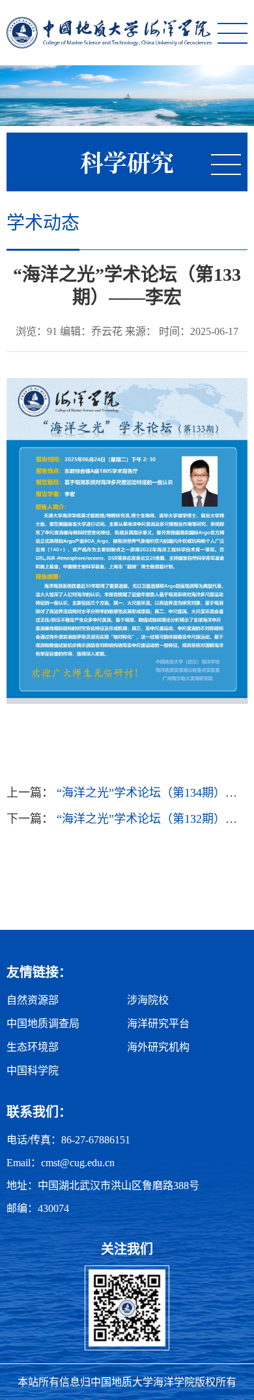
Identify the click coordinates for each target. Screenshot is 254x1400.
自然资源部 (33, 1000)
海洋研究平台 (158, 1023)
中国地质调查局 (43, 1023)
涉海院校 (148, 1000)
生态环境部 (33, 1047)
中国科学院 (33, 1070)
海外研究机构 (158, 1047)
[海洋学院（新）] (109, 32)
